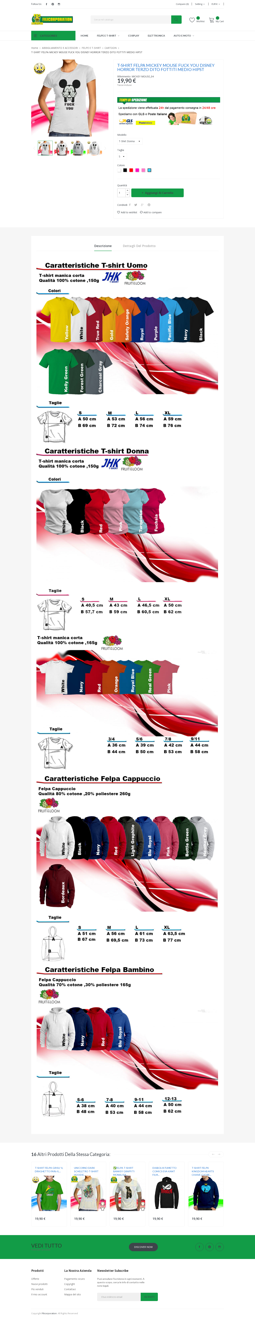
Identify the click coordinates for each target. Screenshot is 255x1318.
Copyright (69, 1284)
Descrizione (103, 246)
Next (105, 148)
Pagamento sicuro (74, 1278)
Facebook (46, 4)
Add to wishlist (129, 212)
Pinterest (52, 4)
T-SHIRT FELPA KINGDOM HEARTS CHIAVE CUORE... (203, 1171)
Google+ (143, 205)
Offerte (35, 1278)
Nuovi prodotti (39, 1284)
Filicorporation (49, 1313)
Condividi (130, 205)
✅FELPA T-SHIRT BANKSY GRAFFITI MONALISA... (124, 1171)
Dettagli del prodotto (139, 246)
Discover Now (143, 1247)
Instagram (59, 4)
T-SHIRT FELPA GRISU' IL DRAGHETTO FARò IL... (49, 1169)
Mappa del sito (72, 1294)
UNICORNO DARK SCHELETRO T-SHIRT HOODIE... (86, 1171)
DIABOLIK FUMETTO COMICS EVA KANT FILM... (164, 1171)
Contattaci (70, 1289)
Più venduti (37, 1289)
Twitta (136, 205)
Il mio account (39, 1294)
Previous (34, 148)
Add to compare (152, 212)
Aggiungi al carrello (159, 193)
